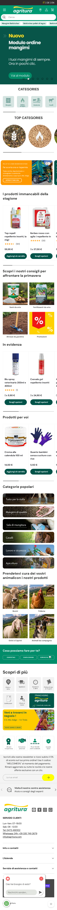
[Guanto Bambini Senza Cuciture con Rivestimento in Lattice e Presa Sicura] (41, 437)
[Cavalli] (51, 101)
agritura (12, 903)
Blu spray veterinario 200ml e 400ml (15, 382)
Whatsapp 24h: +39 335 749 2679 (20, 833)
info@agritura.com (12, 836)
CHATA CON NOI (28, 657)
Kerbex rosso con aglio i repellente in (40, 235)
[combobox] (28, 17)
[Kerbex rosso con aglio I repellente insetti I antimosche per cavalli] (41, 218)
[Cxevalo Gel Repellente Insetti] (41, 364)
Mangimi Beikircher (10, 23)
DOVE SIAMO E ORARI (13, 727)
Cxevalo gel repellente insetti (39, 381)
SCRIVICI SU (44, 657)
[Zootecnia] (36, 101)
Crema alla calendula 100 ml (14, 454)
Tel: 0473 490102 (11, 830)
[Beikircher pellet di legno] (22, 101)
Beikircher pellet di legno (34, 23)
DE (48, 2)
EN (52, 2)
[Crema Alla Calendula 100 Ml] (16, 437)
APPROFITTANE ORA (12, 180)
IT (44, 2)
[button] (53, 10)
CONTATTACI (11, 657)
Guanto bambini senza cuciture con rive (40, 455)
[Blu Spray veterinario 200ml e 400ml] (16, 364)
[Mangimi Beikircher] (8, 101)
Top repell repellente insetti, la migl (15, 236)
